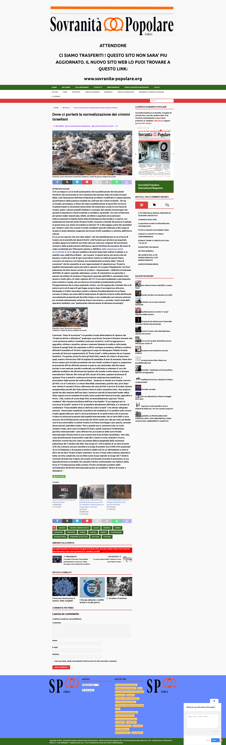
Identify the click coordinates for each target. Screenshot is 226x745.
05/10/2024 (60, 126)
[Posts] (141, 205)
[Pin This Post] (87, 182)
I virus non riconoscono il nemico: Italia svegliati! (63, 599)
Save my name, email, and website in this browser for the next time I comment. (86, 661)
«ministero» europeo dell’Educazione (127, 698)
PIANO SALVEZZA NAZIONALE (136, 87)
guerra (83, 532)
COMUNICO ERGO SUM (147, 220)
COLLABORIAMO (82, 87)
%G (140, 688)
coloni (96, 528)
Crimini (118, 528)
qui (101, 551)
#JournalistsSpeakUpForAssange (126, 685)
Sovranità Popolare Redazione (79, 126)
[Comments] (167, 205)
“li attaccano (137, 726)
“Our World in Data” (122, 729)
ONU (93, 279)
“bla (118, 708)
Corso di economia (92, 92)
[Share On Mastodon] (127, 182)
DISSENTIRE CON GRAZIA (148, 247)
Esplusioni (58, 532)
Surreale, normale (148, 389)
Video (65, 92)
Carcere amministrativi (79, 528)
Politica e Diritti (107, 126)
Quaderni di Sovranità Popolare (151, 92)
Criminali (107, 528)
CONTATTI (98, 87)
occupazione (116, 532)
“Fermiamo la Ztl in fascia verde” (126, 719)
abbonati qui (159, 121)
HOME (54, 87)
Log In (156, 87)
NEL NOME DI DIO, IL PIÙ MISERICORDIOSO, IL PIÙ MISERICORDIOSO (148, 257)
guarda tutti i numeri (143, 123)
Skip (207, 740)
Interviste (76, 92)
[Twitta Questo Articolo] (67, 182)
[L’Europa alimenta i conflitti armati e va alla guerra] (92, 587)
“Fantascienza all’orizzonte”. (125, 715)
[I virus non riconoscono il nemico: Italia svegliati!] (65, 586)
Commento (56, 623)
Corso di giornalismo (125, 92)
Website (55, 654)
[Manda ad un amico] (97, 182)
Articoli (55, 92)
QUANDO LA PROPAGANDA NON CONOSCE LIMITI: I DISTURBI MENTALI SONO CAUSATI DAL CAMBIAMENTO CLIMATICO (153, 418)
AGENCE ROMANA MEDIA (148, 264)
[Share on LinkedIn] (77, 182)
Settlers (95, 537)
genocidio (71, 532)
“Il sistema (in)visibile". (123, 726)
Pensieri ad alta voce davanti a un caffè (156, 295)
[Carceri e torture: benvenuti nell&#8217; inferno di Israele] (64, 491)
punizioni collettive (79, 537)
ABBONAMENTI (113, 87)
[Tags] (154, 205)
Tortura (107, 537)
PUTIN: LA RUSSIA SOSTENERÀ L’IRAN (153, 230)
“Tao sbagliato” (137, 732)
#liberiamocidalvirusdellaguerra (126, 688)
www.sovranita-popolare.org (113, 78)
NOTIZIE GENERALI (146, 251)
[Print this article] (107, 182)
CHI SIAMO (66, 87)
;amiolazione (120, 695)
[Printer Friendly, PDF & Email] (59, 476)
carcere (62, 528)
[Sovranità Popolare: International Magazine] (154, 154)
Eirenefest (108, 92)
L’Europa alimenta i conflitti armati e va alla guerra (92, 601)
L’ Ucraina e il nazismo (117, 598)
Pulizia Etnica (60, 537)
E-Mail (54, 647)
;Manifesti (130, 695)
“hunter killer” (131, 722)
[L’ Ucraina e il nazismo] (119, 586)
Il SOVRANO (56, 96)
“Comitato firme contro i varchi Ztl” (127, 712)
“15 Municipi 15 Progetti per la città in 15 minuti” (131, 705)
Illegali (93, 532)
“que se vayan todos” (123, 732)
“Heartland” (120, 722)
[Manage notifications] (221, 740)
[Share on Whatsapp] (117, 182)
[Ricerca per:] (162, 101)
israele (104, 532)
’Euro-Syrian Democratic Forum (126, 702)
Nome (54, 640)
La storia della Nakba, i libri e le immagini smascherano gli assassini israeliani (118, 502)
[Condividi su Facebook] (57, 182)
